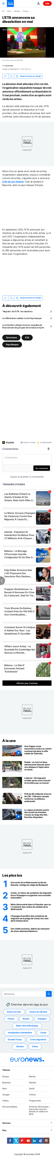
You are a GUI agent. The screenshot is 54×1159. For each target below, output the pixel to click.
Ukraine (20, 1046)
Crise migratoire (38, 1039)
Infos (9, 11)
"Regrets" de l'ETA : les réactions (17, 311)
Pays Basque (12, 344)
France (26, 11)
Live (47, 3)
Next (4, 1088)
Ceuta (43, 1032)
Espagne (42, 1018)
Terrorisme (11, 337)
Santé (31, 1088)
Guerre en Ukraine (38, 1011)
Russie (26, 1018)
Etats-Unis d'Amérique (27, 1025)
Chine (35, 1046)
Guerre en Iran (14, 1011)
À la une (9, 741)
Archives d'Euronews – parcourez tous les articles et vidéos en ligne (39, 1110)
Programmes (35, 1100)
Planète (32, 1082)
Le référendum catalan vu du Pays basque (22, 318)
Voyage (5, 1094)
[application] (27, 42)
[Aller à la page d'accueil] (10, 3)
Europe (5, 1076)
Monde (17, 11)
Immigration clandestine (20, 1032)
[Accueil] (3, 11)
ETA (27, 337)
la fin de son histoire (13, 181)
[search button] (49, 994)
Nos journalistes (9, 1106)
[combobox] (27, 994)
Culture (32, 1094)
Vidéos (5, 1100)
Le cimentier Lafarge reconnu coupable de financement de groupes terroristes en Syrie (23, 326)
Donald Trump (15, 1039)
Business (6, 1082)
